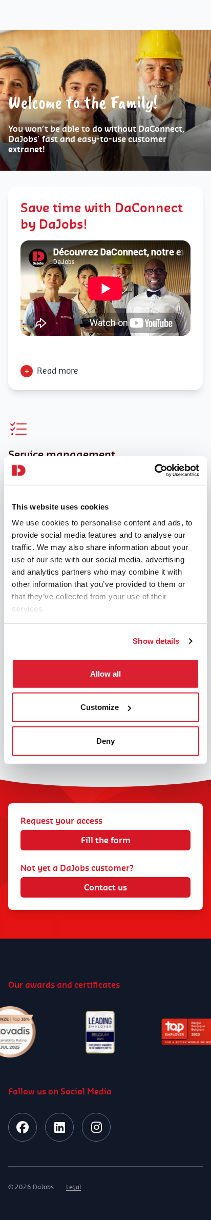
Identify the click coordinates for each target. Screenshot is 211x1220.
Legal (73, 1187)
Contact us (105, 887)
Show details (156, 641)
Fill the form (106, 840)
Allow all (105, 673)
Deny (105, 740)
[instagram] (96, 1127)
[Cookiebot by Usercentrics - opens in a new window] (154, 470)
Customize (99, 707)
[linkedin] (59, 1127)
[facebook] (22, 1127)
